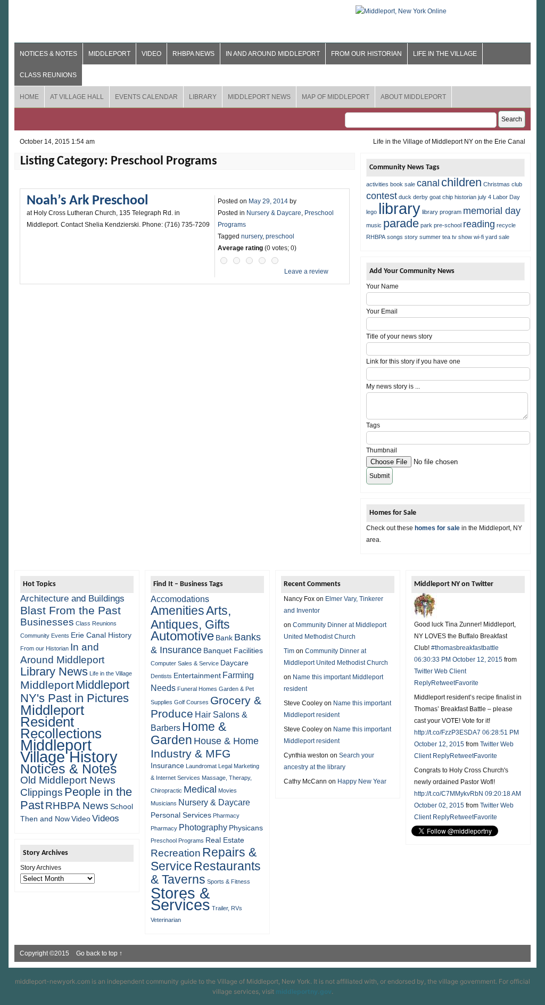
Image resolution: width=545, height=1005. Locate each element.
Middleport (109, 53)
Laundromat (201, 766)
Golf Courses (191, 702)
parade (401, 223)
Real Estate (224, 840)
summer (430, 237)
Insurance (167, 765)
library (399, 208)
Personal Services (181, 815)
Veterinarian (166, 920)
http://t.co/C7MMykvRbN (448, 793)
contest (381, 196)
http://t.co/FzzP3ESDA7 (447, 732)
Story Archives (40, 867)
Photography (203, 827)
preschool (280, 236)
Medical (200, 789)
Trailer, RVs (227, 908)
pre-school (447, 225)
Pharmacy (226, 815)
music (374, 225)
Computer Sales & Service (185, 663)
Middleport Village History (69, 750)
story (411, 237)
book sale (402, 184)
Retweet (443, 683)
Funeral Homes (197, 689)
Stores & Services (180, 898)
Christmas (496, 184)
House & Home (226, 741)
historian (465, 197)
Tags (373, 425)
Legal (225, 766)
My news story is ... (393, 386)
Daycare (234, 662)
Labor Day (506, 197)
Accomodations (180, 599)
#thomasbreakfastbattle (465, 648)
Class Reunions (48, 75)
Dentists (161, 676)
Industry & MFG (190, 753)
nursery (251, 236)
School (121, 806)
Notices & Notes (48, 53)
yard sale (497, 237)
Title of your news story (399, 336)
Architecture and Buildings (72, 599)
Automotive (182, 636)
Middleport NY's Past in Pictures (74, 691)
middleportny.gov (304, 991)
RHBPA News (193, 53)
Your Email (382, 311)
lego (371, 212)
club (516, 184)
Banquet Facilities (233, 650)
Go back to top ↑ (99, 953)
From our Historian (366, 53)
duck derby (413, 197)
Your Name (382, 286)
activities (377, 184)
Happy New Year (361, 781)
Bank (224, 637)
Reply (422, 683)
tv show (462, 237)
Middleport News (259, 97)
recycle (506, 225)
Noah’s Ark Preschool (87, 201)
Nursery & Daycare (273, 213)
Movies (227, 790)
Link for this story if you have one (413, 361)
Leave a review (306, 271)
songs (395, 237)
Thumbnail (381, 450)
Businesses (47, 622)
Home (29, 97)
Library (203, 97)
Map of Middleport (335, 97)
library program (441, 212)
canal (428, 183)
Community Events (44, 635)
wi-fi (479, 237)
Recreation (176, 853)
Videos (105, 818)
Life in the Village (445, 53)
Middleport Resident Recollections (61, 722)
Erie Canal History (101, 635)
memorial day (492, 210)
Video (151, 53)
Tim (289, 651)
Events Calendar (146, 97)
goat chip (441, 197)
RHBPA (375, 237)
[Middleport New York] (424, 616)
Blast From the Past (70, 610)
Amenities (177, 610)
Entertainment (197, 675)
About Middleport (413, 97)
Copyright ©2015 (45, 953)
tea (446, 237)
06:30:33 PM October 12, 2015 (458, 659)
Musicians (164, 803)
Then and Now (45, 818)
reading (479, 224)
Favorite (466, 683)
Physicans (246, 827)
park (426, 225)
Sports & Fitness (228, 881)
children (461, 182)
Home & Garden (188, 733)
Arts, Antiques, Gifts (191, 617)
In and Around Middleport (273, 53)
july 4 (484, 197)
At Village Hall (77, 97)
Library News (54, 671)
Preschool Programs (177, 840)
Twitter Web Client (440, 671)
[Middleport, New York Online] (401, 11)
